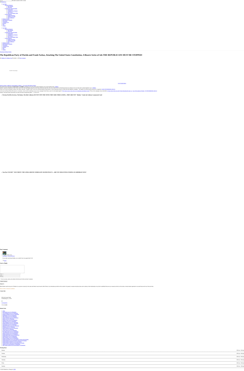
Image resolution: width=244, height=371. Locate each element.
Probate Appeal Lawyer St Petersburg (10, 333)
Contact (4, 49)
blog (3, 48)
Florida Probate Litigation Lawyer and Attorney (12, 341)
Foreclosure (5, 45)
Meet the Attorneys (9, 29)
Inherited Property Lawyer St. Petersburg (11, 325)
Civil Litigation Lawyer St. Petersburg (10, 313)
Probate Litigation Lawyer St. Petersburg (11, 314)
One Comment (23, 58)
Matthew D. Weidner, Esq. (6, 58)
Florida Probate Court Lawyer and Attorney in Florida (13, 343)
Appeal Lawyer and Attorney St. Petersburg (11, 344)
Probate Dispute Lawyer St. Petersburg (10, 323)
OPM (14, 369)
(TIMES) (56, 86)
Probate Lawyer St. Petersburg (9, 326)
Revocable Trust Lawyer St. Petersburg (10, 331)
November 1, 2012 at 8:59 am (9, 256)
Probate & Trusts (6, 42)
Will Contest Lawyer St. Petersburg (10, 316)
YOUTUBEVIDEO (122, 83)
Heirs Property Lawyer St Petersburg (10, 337)
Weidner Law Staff (11, 40)
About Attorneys (8, 38)
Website (1, 276)
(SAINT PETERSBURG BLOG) (108, 89)
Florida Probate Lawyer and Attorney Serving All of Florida (15, 340)
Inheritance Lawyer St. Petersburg (9, 321)
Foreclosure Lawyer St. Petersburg (9, 324)
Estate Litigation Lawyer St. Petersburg (10, 317)
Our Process (10, 36)
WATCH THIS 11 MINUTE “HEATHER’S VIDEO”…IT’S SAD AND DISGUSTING (18, 85)
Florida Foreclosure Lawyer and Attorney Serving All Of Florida (15, 339)
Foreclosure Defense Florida (5, 51)
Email (1, 275)
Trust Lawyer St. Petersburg (8, 329)
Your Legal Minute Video (13, 37)
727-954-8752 (4, 302)
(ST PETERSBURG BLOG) (151, 90)
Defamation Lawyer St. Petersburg (9, 315)
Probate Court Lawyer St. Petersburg (10, 320)
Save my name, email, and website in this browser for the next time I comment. (17, 279)
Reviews (4, 47)
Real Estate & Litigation (7, 44)
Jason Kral (10, 31)
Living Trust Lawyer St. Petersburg (10, 330)
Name (1, 274)
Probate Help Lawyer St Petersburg (10, 336)
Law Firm (5, 27)
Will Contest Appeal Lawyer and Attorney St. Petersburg (14, 345)
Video (4, 310)
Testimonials (10, 33)
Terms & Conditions (11, 288)
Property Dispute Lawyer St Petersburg (10, 338)
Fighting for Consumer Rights (11, 32)
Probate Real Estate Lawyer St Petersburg (11, 335)
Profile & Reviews (11, 39)
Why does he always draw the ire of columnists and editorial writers (75, 90)
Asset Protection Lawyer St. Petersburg (10, 332)
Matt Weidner (10, 30)
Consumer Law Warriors (13, 34)
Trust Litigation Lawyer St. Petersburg (10, 322)
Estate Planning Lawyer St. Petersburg (10, 328)
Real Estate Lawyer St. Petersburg (9, 312)
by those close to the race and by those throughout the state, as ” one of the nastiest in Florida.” (126, 90)
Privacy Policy (3, 288)
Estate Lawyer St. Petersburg (8, 318)
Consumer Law (6, 46)
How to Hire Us (11, 41)
